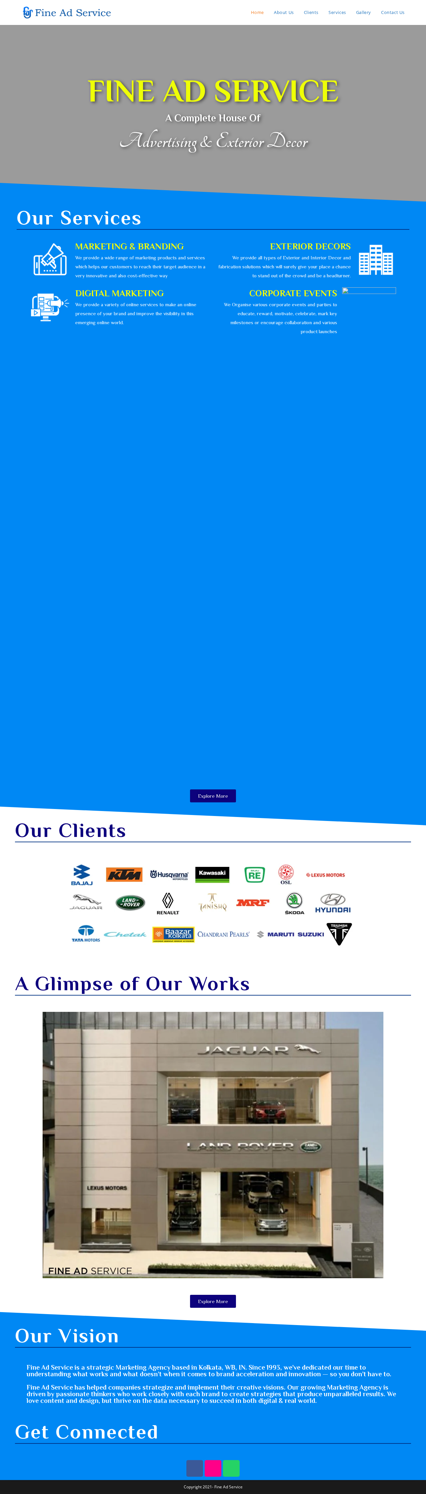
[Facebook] (194, 1468)
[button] (213, 795)
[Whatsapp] (231, 1468)
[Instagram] (213, 1468)
